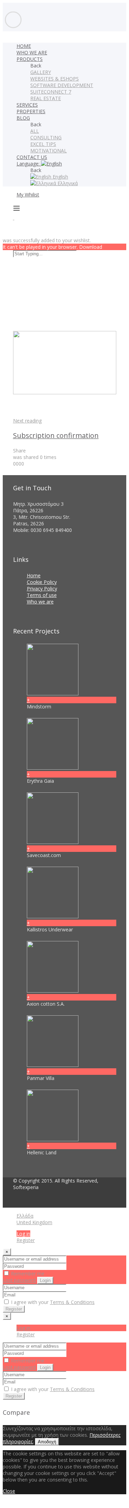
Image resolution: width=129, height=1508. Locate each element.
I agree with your (52, 1302)
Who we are (40, 601)
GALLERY (40, 72)
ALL (34, 131)
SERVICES (27, 104)
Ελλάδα (25, 1215)
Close (9, 1491)
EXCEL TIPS (43, 144)
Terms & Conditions (72, 1302)
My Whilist (28, 194)
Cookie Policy (42, 582)
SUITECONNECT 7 (50, 91)
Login (45, 1280)
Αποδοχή (47, 1441)
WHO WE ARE (32, 52)
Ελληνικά (67, 183)
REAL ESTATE (45, 98)
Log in (23, 1233)
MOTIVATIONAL (48, 150)
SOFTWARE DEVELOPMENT (61, 85)
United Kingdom (34, 1222)
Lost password (19, 1280)
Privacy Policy (42, 588)
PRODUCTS (30, 59)
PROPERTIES (31, 111)
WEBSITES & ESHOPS (54, 78)
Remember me (27, 1273)
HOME (24, 46)
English (59, 176)
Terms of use (42, 595)
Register (26, 1240)
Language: (29, 163)
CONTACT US (32, 157)
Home (34, 575)
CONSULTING (46, 137)
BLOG (23, 118)
